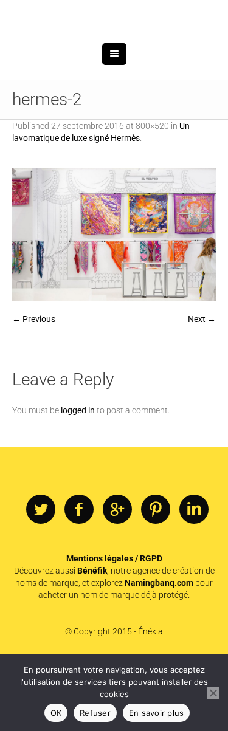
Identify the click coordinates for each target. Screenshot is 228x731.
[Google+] (117, 573)
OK (56, 713)
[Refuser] (213, 693)
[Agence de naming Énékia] (114, 47)
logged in (78, 473)
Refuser (95, 713)
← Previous (33, 382)
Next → (202, 382)
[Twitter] (41, 573)
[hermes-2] (114, 298)
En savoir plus (156, 713)
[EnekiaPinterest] (155, 573)
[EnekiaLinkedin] (194, 573)
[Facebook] (79, 573)
